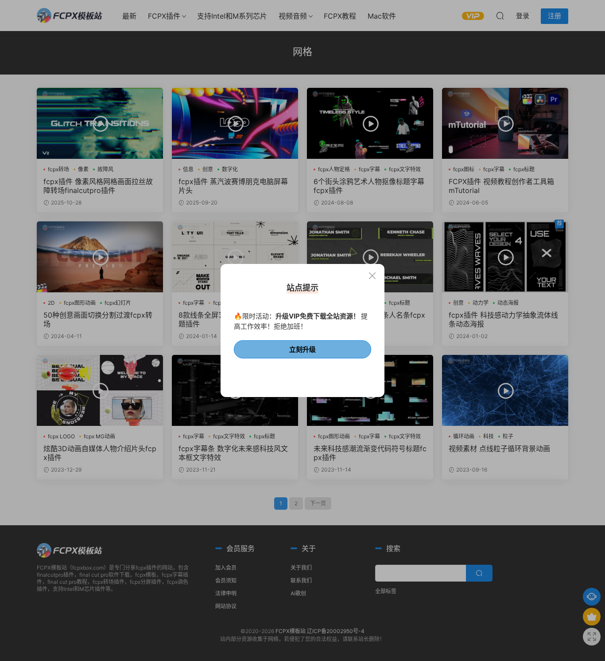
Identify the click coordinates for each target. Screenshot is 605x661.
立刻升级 (302, 349)
